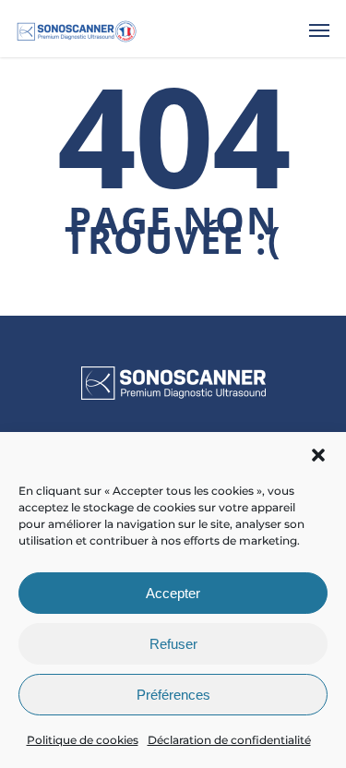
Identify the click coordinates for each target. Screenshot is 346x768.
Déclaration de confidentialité (229, 740)
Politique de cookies (82, 740)
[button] (318, 455)
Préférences (173, 694)
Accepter (173, 593)
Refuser (173, 644)
